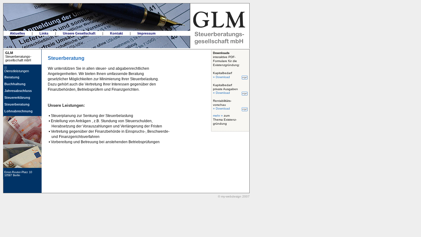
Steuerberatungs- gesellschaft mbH (17, 56)
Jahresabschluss (18, 91)
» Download (221, 77)
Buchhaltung (15, 84)
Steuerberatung (17, 104)
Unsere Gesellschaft (79, 33)
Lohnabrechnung (18, 111)
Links (43, 33)
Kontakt (116, 33)
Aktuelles (17, 33)
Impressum (146, 33)
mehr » (218, 115)
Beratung (11, 77)
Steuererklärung (17, 97)
